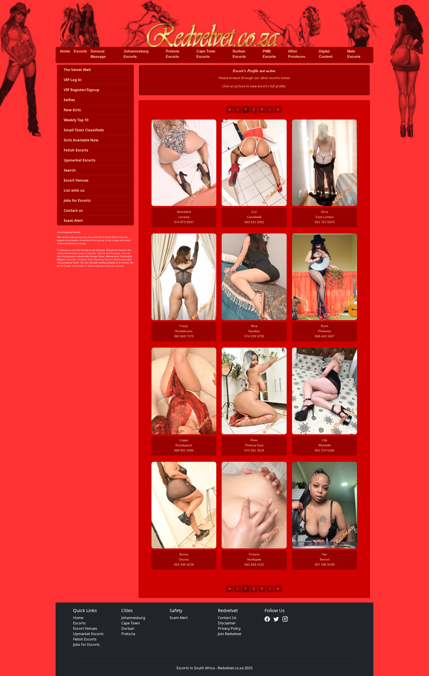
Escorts (80, 51)
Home (65, 51)
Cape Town (130, 623)
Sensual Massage (98, 54)
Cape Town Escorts (205, 54)
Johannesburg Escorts (136, 54)
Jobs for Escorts (86, 644)
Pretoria (128, 633)
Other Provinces (296, 54)
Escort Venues (85, 628)
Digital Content (325, 54)
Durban (127, 628)
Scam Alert (179, 617)
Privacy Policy (229, 628)
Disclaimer (227, 623)
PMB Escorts (269, 54)
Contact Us (227, 617)
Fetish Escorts (85, 639)
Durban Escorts (239, 54)
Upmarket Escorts (88, 633)
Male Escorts (353, 54)
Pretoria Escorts (172, 54)
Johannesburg (133, 617)
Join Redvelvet (229, 633)
